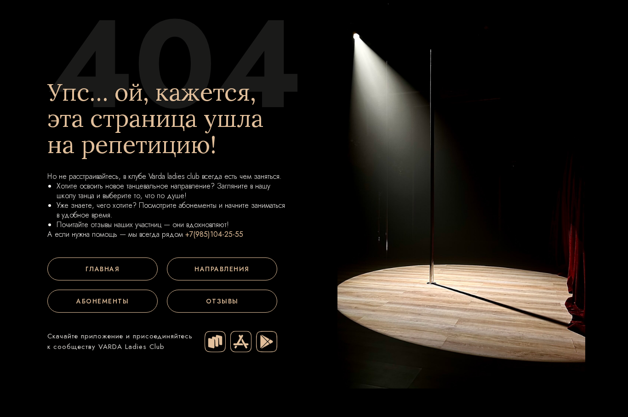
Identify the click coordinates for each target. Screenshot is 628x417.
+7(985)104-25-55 (214, 234)
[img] (215, 341)
